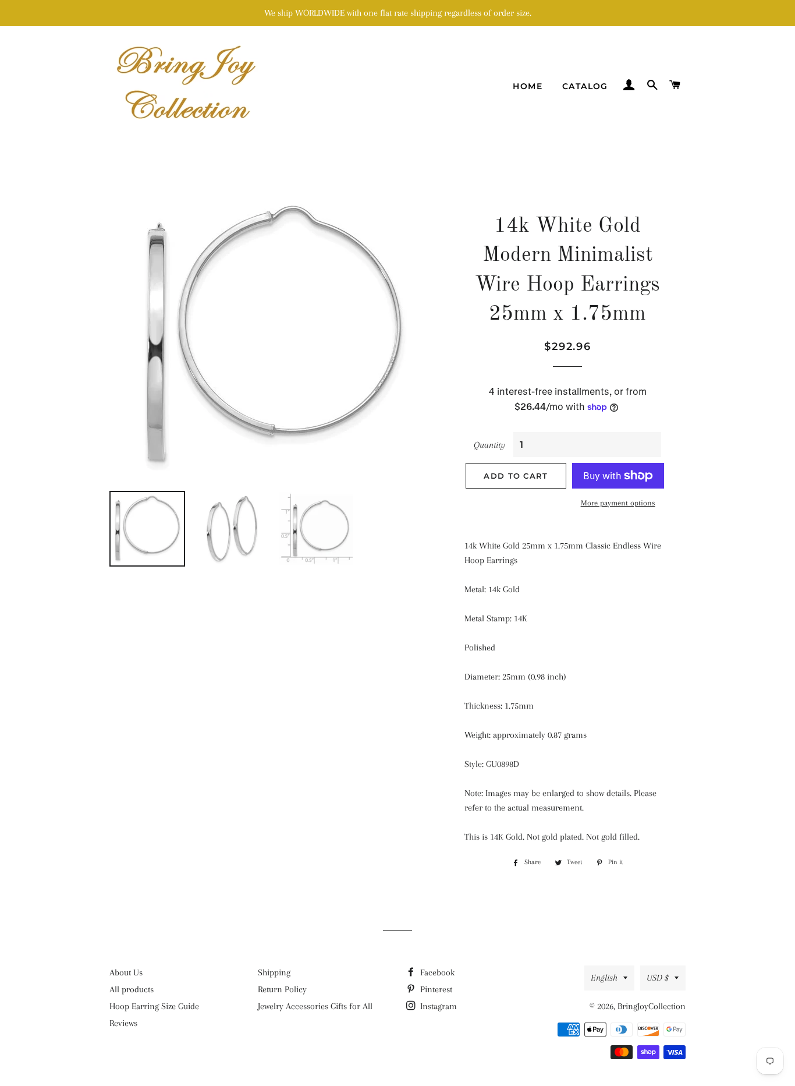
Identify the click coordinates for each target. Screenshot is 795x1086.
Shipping (274, 972)
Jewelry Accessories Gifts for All (315, 1006)
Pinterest (435, 989)
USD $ (658, 977)
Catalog (585, 86)
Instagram (437, 1006)
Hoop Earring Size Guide (154, 1006)
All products (131, 989)
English (604, 977)
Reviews (123, 1023)
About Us (126, 972)
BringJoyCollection (651, 1006)
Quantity (489, 445)
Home (527, 86)
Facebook (436, 972)
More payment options (618, 502)
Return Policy (282, 989)
